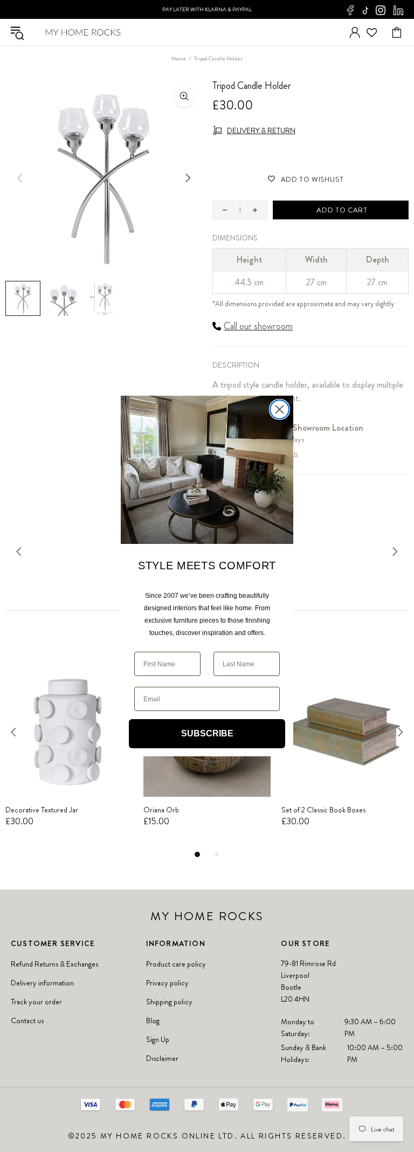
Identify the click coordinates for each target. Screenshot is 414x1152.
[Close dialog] (279, 409)
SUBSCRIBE (207, 733)
